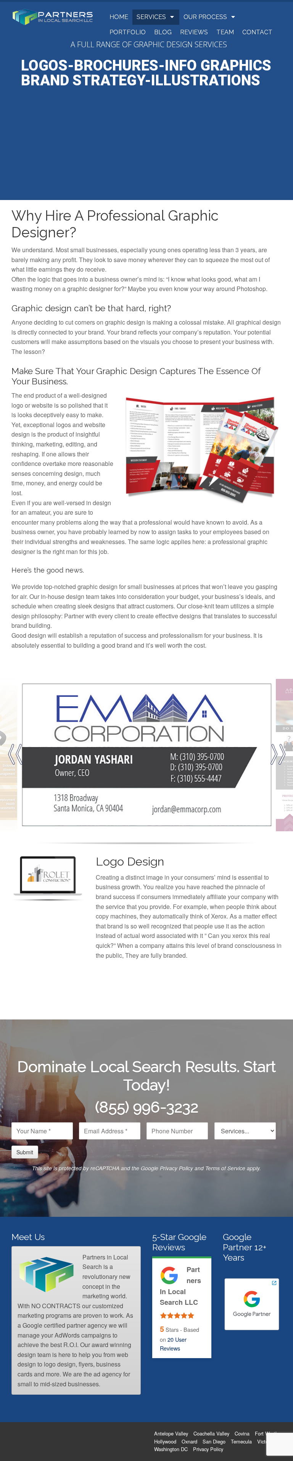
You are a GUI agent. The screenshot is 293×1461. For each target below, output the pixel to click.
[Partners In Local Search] (52, 16)
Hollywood (165, 1441)
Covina (242, 1433)
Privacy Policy (176, 1168)
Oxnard (189, 1441)
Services (151, 17)
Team (225, 32)
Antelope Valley (171, 1433)
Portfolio (127, 32)
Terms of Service (225, 1168)
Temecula (241, 1441)
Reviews (194, 32)
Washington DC (171, 1449)
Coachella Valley (211, 1433)
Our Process (205, 17)
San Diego (214, 1441)
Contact (257, 32)
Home (118, 17)
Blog (163, 32)
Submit (24, 1152)
